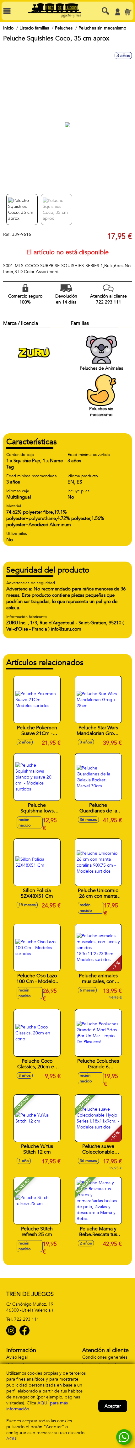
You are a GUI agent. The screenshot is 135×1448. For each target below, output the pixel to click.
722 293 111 (26, 1319)
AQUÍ (12, 1439)
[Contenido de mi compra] (128, 12)
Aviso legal (17, 1357)
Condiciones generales (104, 1357)
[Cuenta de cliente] (117, 12)
